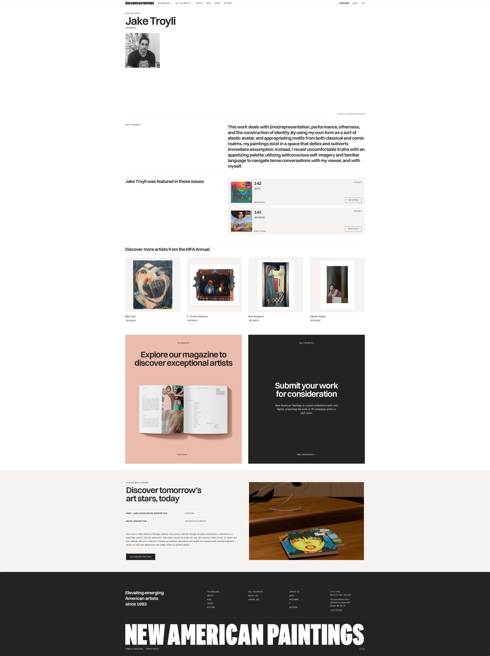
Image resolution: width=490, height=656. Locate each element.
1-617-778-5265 (336, 610)
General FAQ (253, 599)
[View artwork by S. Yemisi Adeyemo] (214, 284)
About (292, 595)
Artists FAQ (253, 595)
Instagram (293, 599)
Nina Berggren (256, 316)
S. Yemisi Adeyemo (197, 316)
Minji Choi (130, 316)
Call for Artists (255, 591)
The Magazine (213, 591)
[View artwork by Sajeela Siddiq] (337, 284)
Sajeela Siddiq (318, 316)
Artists (210, 595)
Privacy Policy (152, 649)
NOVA (209, 599)
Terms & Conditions (134, 649)
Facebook (293, 607)
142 (257, 183)
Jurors (210, 603)
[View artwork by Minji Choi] (152, 284)
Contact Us (294, 591)
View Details (353, 200)
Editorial (211, 607)
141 (257, 212)
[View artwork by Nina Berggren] (275, 284)
